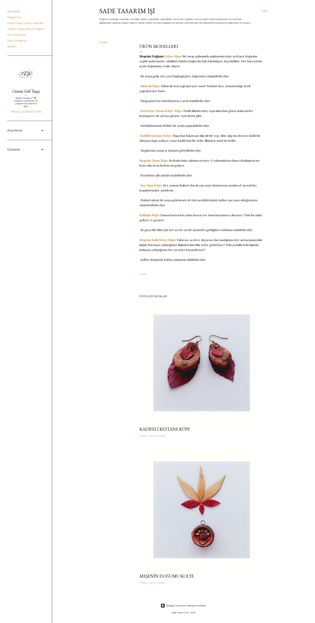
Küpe (177, 56)
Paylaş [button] (103, 42)
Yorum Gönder (157, 435)
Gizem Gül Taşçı (26, 91)
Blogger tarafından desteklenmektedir (186, 605)
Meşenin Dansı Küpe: (153, 160)
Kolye (168, 56)
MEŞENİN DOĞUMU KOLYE (166, 576)
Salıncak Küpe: (150, 86)
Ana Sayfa (13, 11)
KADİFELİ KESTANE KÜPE (164, 429)
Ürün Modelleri (16, 35)
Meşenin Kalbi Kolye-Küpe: (157, 240)
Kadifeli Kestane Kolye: (156, 135)
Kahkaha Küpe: (149, 215)
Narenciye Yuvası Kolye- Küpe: (161, 111)
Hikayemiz (14, 17)
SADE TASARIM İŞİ (127, 11)
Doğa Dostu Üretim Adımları (25, 23)
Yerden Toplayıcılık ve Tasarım (25, 29)
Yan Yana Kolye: (151, 185)
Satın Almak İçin (17, 40)
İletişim (11, 46)
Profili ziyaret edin (26, 111)
